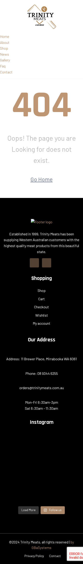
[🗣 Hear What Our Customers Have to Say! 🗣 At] (41, 448)
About (4, 42)
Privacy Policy (34, 556)
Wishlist (41, 315)
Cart (41, 299)
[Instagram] (46, 262)
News (4, 54)
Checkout (41, 307)
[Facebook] (34, 262)
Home (4, 36)
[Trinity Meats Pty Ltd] (41, 16)
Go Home (41, 179)
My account (41, 323)
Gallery (5, 60)
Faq (3, 66)
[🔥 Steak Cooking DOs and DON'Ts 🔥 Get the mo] (41, 483)
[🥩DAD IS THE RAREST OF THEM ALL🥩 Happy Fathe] (41, 495)
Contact (6, 72)
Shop (4, 48)
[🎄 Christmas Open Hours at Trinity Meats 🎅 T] (41, 436)
